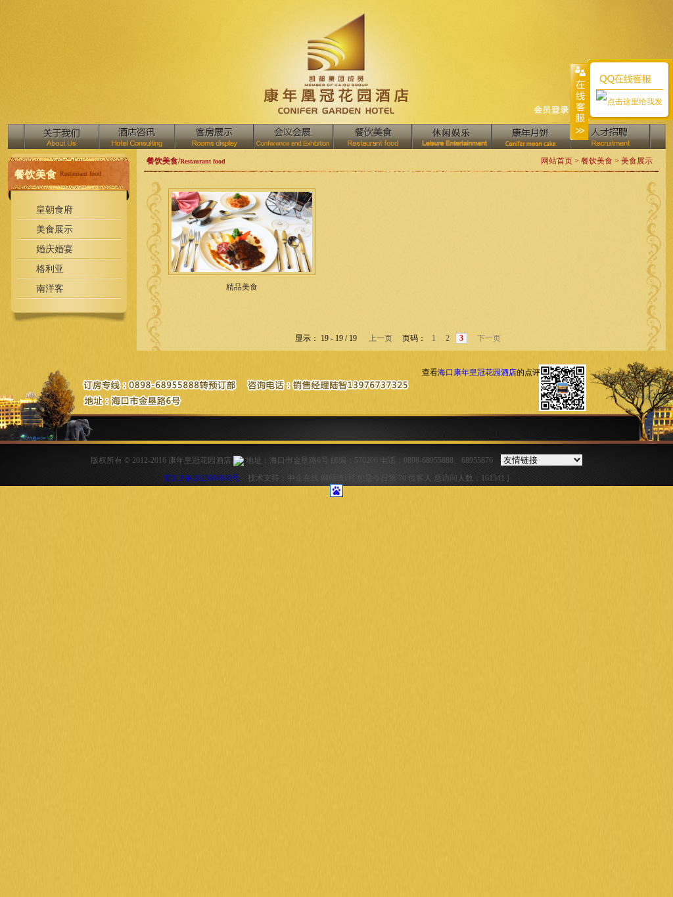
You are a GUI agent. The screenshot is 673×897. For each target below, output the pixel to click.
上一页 (379, 338)
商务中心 (530, 136)
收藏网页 (551, 111)
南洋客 (50, 289)
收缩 (579, 101)
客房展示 (213, 136)
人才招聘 (610, 136)
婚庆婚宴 (54, 249)
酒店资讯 (136, 136)
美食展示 (54, 229)
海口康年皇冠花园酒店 (477, 372)
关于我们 (62, 136)
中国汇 (451, 136)
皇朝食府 (54, 210)
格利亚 (50, 269)
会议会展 (293, 136)
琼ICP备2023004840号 (202, 478)
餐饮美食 (372, 136)
